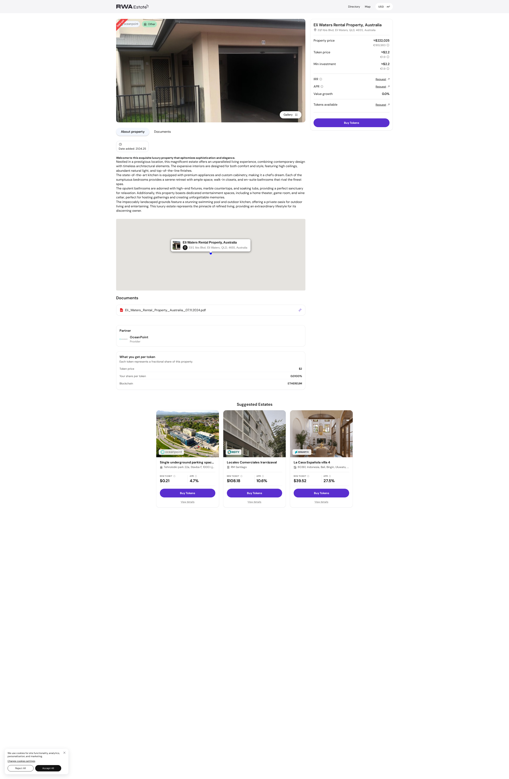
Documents (162, 132)
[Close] (64, 752)
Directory (354, 6)
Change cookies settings (21, 761)
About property (133, 132)
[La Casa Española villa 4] (321, 433)
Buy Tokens (351, 123)
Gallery (288, 114)
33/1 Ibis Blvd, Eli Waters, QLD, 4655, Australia (347, 30)
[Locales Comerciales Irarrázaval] (254, 433)
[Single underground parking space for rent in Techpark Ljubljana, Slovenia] (187, 433)
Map (368, 6)
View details (187, 502)
